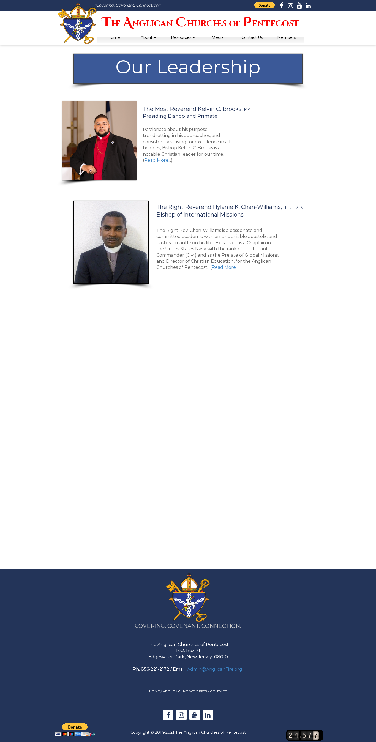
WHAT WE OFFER (192, 691)
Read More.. (157, 160)
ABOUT (169, 691)
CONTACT (218, 691)
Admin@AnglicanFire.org (214, 669)
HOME (154, 691)
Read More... (225, 267)
